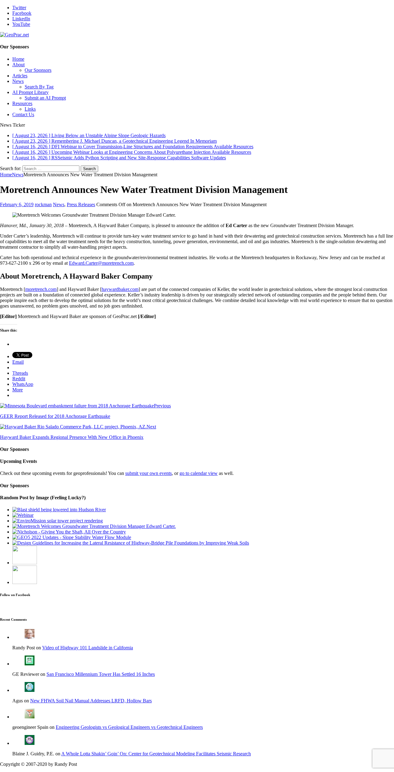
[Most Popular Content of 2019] (24, 582)
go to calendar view (198, 473)
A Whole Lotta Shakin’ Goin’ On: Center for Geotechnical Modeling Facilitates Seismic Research (156, 753)
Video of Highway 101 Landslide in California (87, 647)
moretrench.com (41, 289)
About (18, 64)
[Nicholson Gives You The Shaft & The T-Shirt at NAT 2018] (69, 531)
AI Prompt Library (30, 92)
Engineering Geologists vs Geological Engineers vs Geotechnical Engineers (129, 727)
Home (18, 59)
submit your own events (148, 473)
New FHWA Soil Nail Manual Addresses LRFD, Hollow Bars (91, 700)
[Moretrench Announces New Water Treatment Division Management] (94, 526)
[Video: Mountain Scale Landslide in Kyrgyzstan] (24, 562)
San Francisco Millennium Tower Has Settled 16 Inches (100, 674)
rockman (43, 204)
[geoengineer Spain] (29, 716)
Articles (19, 75)
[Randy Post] (29, 637)
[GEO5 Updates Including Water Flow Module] (71, 537)
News (18, 81)
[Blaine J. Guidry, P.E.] (29, 743)
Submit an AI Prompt (45, 97)
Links (30, 109)
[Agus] (29, 690)
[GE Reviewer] (29, 663)
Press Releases (81, 204)
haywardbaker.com (120, 289)
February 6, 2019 (17, 204)
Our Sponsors (38, 70)
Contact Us (23, 114)
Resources (22, 103)
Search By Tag (39, 86)
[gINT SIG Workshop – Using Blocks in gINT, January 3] (23, 515)
